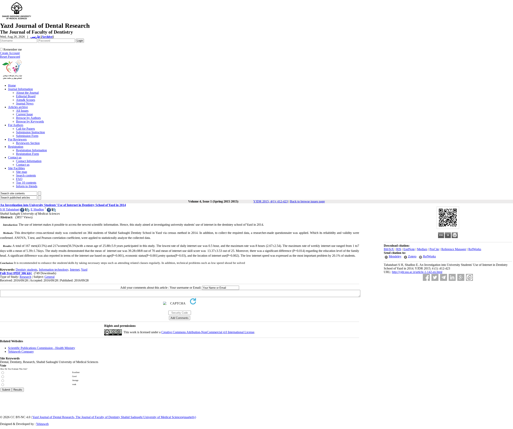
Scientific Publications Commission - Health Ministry (41, 348)
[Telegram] (443, 277)
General (49, 276)
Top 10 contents (26, 182)
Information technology (53, 269)
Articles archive (18, 107)
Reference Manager (453, 249)
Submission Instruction (30, 132)
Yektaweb (42, 424)
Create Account (10, 53)
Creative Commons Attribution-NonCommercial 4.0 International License (207, 332)
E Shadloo (37, 209)
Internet (75, 269)
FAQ (19, 179)
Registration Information (31, 150)
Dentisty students (26, 269)
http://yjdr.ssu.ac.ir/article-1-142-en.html (417, 272)
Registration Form (27, 154)
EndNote (409, 249)
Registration (15, 146)
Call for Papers (25, 128)
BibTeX (389, 249)
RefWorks (474, 249)
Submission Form (27, 136)
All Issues (22, 110)
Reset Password (10, 56)
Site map (21, 172)
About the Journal (27, 92)
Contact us (14, 157)
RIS (398, 249)
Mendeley (395, 256)
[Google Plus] (460, 277)
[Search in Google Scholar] (22, 211)
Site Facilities (16, 168)
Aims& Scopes (25, 100)
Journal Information (20, 89)
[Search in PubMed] (27, 211)
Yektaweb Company (21, 351)
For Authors (15, 125)
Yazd (84, 269)
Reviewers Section (28, 143)
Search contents (26, 175)
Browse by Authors (28, 118)
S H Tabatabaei (9, 209)
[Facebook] (426, 277)
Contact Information (28, 161)
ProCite (434, 249)
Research (25, 276)
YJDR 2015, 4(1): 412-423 (270, 201)
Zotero (412, 256)
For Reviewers (17, 139)
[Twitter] (434, 277)
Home (12, 85)
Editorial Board (25, 96)
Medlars (422, 249)
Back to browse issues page (307, 201)
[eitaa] (469, 277)
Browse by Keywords (30, 121)
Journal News (24, 103)
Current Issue (24, 114)
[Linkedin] (452, 277)
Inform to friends (26, 186)
